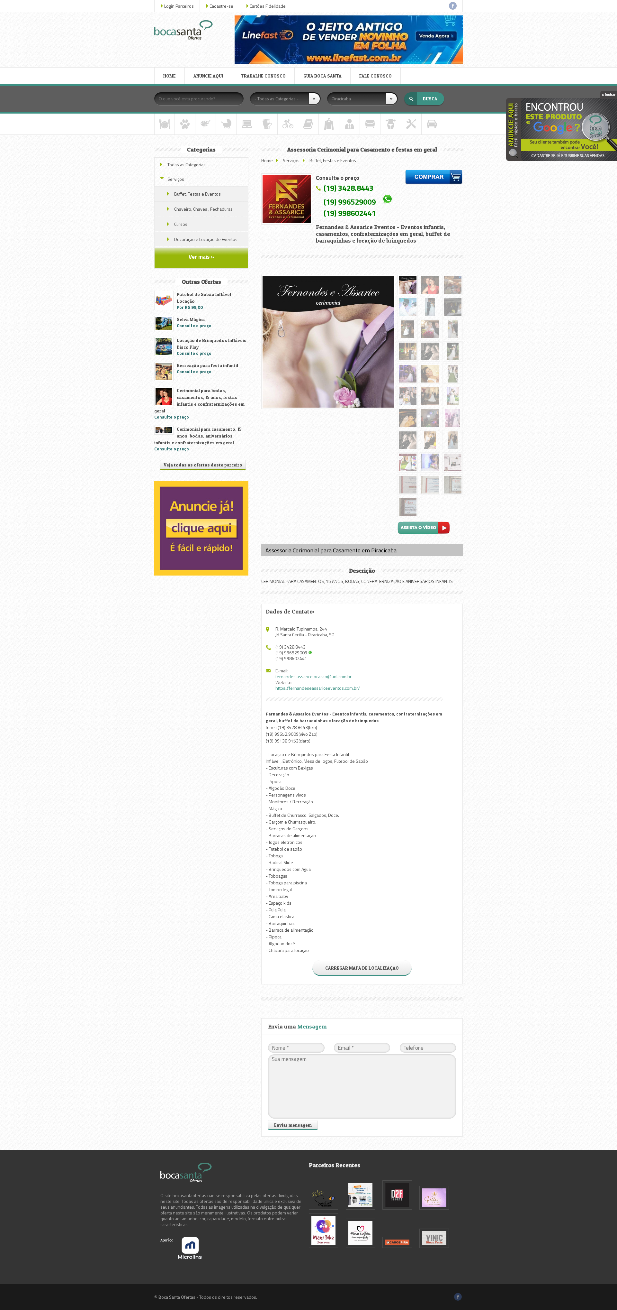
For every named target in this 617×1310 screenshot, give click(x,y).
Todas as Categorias (186, 164)
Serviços (291, 160)
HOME (169, 75)
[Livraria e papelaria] (308, 124)
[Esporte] (288, 124)
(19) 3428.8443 (348, 188)
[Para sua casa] (370, 124)
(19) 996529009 (350, 201)
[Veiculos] (432, 124)
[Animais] (185, 124)
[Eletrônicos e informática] (247, 124)
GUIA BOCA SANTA (322, 75)
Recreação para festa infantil (207, 365)
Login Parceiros (179, 6)
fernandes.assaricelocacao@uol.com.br (313, 676)
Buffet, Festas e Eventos (332, 160)
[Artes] (205, 124)
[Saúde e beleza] (390, 124)
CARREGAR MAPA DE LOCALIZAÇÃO (362, 968)
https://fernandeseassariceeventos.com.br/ (317, 688)
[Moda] (329, 124)
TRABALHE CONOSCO (263, 75)
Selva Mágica (191, 319)
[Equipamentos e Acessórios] (267, 124)
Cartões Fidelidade (268, 6)
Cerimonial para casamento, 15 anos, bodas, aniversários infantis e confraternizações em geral (198, 435)
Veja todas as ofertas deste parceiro (203, 464)
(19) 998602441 (350, 213)
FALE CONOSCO (375, 75)
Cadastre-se (221, 6)
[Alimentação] (164, 124)
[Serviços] (411, 124)
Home (267, 160)
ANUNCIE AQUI (208, 75)
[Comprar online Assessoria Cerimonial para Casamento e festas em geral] (434, 178)
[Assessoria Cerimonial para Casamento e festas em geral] (287, 199)
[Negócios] (349, 124)
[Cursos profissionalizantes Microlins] (181, 1257)
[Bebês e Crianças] (226, 124)
